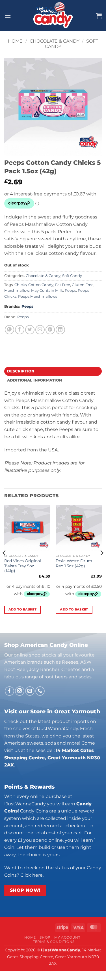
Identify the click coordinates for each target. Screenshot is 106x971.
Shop (45, 937)
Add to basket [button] (22, 609)
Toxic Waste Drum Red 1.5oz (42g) (74, 563)
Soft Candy (72, 276)
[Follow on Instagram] (19, 691)
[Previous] (4, 564)
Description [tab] (20, 371)
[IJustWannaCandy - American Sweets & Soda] (53, 15)
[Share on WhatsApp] (9, 329)
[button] (7, 15)
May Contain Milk (47, 290)
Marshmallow (16, 290)
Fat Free (62, 285)
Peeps (70, 290)
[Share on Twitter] (29, 329)
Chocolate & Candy (54, 41)
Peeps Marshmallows (37, 296)
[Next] (101, 564)
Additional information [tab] (34, 380)
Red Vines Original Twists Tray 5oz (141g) (22, 566)
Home (15, 41)
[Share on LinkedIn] (60, 329)
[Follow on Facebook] (9, 691)
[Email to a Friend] (40, 329)
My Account (67, 937)
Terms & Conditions (54, 941)
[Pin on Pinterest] (50, 329)
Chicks (20, 285)
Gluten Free (83, 285)
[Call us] (40, 691)
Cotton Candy (40, 285)
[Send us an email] (29, 691)
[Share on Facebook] (19, 329)
